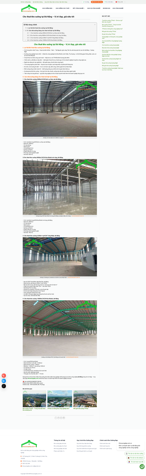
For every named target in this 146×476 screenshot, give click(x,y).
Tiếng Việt (120, 2)
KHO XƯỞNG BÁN (47, 8)
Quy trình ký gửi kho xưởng (84, 446)
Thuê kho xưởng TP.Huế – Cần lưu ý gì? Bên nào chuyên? (112, 21)
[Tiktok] (4, 386)
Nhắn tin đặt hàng (97, 2)
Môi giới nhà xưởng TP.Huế (80, 408)
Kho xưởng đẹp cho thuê (60, 446)
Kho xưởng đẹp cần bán (60, 443)
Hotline (4, 376)
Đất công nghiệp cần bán (60, 448)
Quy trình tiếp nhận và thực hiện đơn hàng (56, 2)
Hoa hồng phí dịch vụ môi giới (84, 451)
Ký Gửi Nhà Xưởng (37, 2)
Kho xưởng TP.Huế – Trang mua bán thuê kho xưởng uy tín (111, 25)
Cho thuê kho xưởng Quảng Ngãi (110, 45)
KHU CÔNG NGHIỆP (118, 8)
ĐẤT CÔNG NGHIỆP (78, 8)
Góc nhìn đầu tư (109, 2)
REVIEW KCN (106, 8)
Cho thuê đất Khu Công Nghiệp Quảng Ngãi (112, 41)
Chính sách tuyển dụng (106, 448)
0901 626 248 (26, 463)
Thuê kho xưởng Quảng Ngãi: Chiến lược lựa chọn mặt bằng (112, 69)
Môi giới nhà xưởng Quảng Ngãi (110, 65)
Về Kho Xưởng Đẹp (26, 2)
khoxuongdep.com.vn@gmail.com (31, 466)
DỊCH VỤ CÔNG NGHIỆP (93, 8)
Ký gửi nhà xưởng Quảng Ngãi (110, 63)
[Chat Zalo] (4, 381)
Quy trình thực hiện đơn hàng (84, 443)
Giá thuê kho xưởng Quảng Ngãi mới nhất (111, 59)
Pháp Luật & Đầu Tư (59, 451)
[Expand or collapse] (95, 24)
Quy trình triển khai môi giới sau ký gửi (87, 448)
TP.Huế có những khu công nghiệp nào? (58, 408)
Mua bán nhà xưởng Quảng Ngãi (110, 47)
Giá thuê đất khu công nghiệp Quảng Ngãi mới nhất (111, 55)
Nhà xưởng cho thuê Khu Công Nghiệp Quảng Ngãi (112, 51)
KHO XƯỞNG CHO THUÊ (62, 8)
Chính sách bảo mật (105, 443)
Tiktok (4, 386)
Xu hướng (86, 2)
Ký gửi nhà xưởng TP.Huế (108, 34)
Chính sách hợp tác (105, 446)
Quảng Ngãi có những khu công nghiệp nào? (112, 37)
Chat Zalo (4, 381)
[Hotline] (4, 375)
